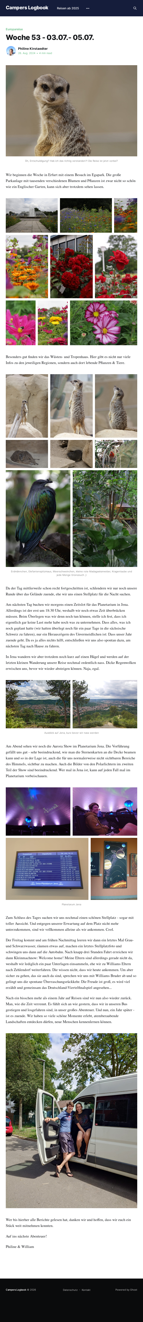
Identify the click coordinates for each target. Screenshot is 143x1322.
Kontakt (86, 1289)
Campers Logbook (27, 8)
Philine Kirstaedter (33, 49)
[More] (87, 8)
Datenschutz (70, 1289)
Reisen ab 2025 (68, 8)
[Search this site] (135, 8)
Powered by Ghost (126, 1289)
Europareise (14, 29)
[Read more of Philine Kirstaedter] (11, 51)
